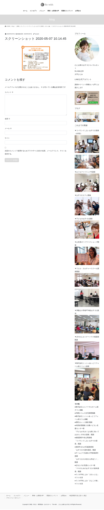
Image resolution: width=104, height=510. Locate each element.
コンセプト (17, 495)
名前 (7, 119)
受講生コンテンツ (52, 495)
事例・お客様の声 (38, 495)
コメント (9, 92)
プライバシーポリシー (13, 498)
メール (8, 128)
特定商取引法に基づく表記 (78, 495)
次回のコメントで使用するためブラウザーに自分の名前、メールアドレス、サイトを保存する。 (36, 152)
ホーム (8, 495)
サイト (7, 138)
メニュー (26, 495)
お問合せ (64, 495)
